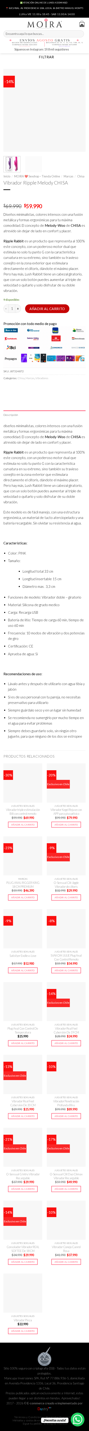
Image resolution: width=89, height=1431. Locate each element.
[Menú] (6, 23)
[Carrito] (82, 24)
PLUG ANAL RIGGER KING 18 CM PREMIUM (22, 884)
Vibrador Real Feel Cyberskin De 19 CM (66, 1030)
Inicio (6, 176)
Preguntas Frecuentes (60, 1417)
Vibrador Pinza (23, 1320)
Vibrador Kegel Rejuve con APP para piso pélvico (66, 811)
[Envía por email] (30, 388)
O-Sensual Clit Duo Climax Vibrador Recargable (66, 1176)
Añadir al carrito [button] (22, 824)
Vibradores (41, 378)
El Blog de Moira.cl (56, 1423)
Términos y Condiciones (29, 1417)
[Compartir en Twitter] (22, 388)
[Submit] (80, 34)
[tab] (44, 414)
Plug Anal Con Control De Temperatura (23, 1030)
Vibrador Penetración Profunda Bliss (66, 1103)
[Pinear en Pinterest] (38, 388)
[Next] (78, 110)
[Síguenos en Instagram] (73, 50)
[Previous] (11, 110)
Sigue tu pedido (32, 1423)
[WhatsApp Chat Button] (77, 1419)
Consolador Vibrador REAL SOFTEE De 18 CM (23, 1249)
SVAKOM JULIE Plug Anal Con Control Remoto (66, 957)
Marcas (68, 176)
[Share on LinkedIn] (46, 388)
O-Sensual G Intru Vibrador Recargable (23, 1176)
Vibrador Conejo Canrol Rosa (66, 1249)
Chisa (80, 176)
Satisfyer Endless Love (23, 956)
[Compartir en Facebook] (14, 388)
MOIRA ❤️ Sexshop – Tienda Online (37, 176)
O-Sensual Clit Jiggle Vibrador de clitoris (66, 884)
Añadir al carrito (47, 309)
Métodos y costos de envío (28, 1420)
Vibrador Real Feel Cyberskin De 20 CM (23, 1103)
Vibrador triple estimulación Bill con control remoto (23, 811)
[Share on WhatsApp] (7, 388)
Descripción (10, 415)
